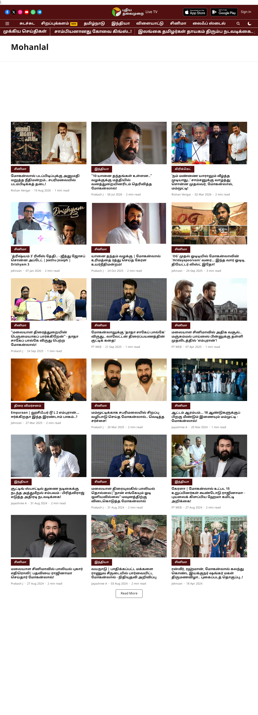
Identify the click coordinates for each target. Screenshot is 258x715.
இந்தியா (120, 23)
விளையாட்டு (150, 23)
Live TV (151, 12)
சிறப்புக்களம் (55, 23)
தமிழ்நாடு (94, 23)
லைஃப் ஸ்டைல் (209, 23)
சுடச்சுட (27, 23)
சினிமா (178, 23)
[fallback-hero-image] (48, 143)
